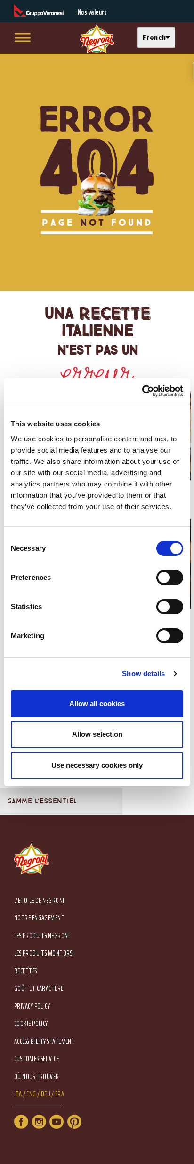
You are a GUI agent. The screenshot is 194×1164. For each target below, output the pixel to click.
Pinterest (74, 1122)
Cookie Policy (31, 1023)
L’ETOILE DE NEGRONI (39, 900)
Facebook (21, 1122)
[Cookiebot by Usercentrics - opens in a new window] (142, 391)
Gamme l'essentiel (42, 801)
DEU (45, 1094)
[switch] (169, 577)
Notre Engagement (39, 918)
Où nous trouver (36, 1076)
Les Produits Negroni (42, 936)
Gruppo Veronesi (39, 11)
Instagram (39, 1122)
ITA (18, 1094)
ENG (31, 1094)
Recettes (25, 971)
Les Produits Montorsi (43, 953)
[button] (158, 37)
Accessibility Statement (44, 1041)
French (154, 37)
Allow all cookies (97, 704)
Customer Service (36, 1059)
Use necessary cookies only (97, 765)
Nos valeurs (92, 12)
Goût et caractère (39, 988)
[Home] (97, 39)
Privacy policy (32, 1006)
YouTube (56, 1122)
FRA (59, 1094)
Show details (143, 674)
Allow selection (97, 734)
